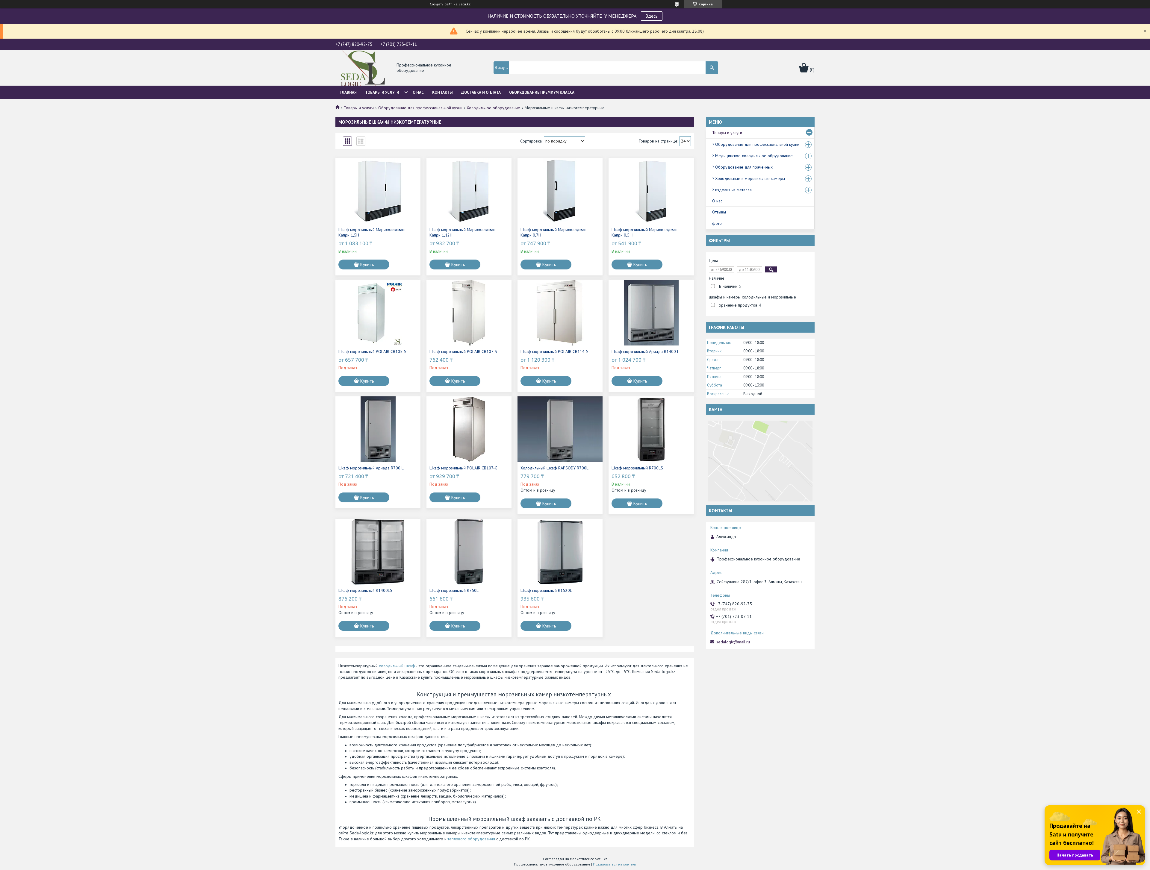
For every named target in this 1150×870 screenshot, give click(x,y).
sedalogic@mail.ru (733, 642)
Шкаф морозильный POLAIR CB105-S (372, 351)
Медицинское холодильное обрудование (754, 155)
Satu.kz (601, 859)
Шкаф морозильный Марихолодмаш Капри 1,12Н (463, 232)
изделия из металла (733, 190)
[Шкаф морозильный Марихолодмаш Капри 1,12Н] (469, 191)
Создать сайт (441, 4)
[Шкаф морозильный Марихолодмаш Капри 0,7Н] (560, 191)
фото (717, 223)
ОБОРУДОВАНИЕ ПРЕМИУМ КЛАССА (541, 92)
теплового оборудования (471, 839)
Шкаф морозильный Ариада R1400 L (645, 351)
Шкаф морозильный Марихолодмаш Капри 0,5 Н (645, 232)
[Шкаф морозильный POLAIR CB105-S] (377, 313)
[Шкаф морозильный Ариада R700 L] (377, 429)
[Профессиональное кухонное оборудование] (363, 68)
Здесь (652, 16)
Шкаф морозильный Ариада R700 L (371, 468)
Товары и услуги (382, 92)
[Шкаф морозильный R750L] (469, 552)
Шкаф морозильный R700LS (637, 468)
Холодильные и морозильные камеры (750, 178)
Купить (367, 264)
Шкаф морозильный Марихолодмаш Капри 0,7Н (554, 232)
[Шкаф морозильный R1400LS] (377, 552)
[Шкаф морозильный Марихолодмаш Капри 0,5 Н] (651, 191)
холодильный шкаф (397, 666)
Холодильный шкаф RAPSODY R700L (554, 468)
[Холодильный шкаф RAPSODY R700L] (560, 429)
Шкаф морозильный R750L (454, 590)
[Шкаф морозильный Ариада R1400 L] (651, 313)
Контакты (442, 92)
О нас (418, 92)
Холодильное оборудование (493, 107)
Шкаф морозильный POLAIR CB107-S (463, 351)
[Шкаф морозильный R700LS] (651, 429)
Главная (348, 92)
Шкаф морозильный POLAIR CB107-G (463, 468)
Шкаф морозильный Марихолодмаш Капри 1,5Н (371, 232)
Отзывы (719, 212)
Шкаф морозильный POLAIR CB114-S (554, 351)
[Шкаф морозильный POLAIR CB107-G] (469, 429)
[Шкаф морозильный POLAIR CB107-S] (469, 313)
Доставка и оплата (481, 92)
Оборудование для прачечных (744, 167)
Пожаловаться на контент (614, 864)
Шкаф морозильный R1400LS (365, 590)
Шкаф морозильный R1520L (546, 590)
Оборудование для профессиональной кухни (420, 107)
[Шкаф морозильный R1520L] (560, 552)
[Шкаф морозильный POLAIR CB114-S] (560, 313)
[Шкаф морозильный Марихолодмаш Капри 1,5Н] (377, 191)
